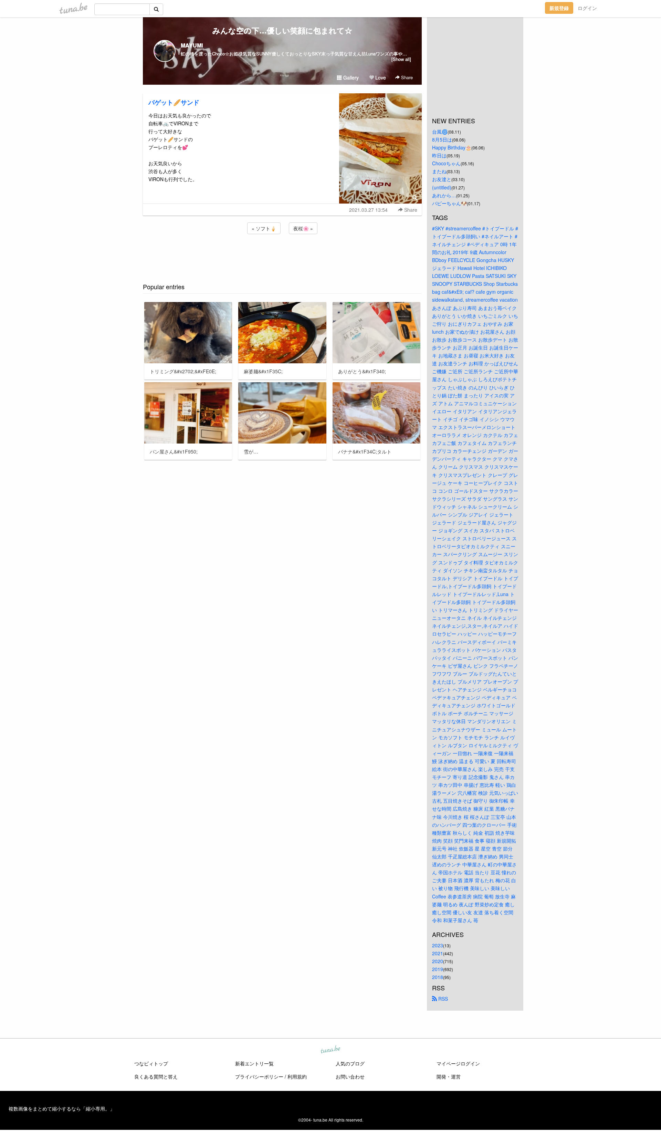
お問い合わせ (350, 1076)
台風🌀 (440, 131)
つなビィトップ (151, 1063)
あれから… (444, 195)
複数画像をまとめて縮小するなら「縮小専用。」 (62, 1108)
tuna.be (330, 1050)
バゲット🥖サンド (173, 102)
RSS (442, 998)
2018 (437, 976)
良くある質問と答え (156, 1076)
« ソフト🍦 (264, 228)
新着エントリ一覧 (254, 1063)
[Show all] (401, 59)
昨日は (439, 155)
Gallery (350, 77)
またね (439, 171)
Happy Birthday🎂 (451, 147)
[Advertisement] (282, 254)
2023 (437, 945)
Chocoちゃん (446, 163)
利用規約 (297, 1076)
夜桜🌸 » (303, 228)
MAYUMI (192, 45)
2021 (437, 953)
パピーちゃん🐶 (449, 203)
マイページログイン (458, 1063)
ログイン (587, 7)
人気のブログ (350, 1063)
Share (406, 77)
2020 (437, 961)
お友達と (441, 179)
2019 (437, 969)
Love (380, 77)
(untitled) (441, 187)
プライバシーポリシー (259, 1076)
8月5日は (442, 139)
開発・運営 (449, 1076)
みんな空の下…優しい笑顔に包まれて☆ (282, 30)
